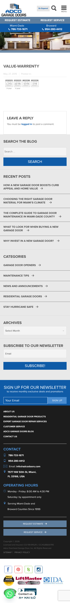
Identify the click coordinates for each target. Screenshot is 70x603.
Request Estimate (17, 20)
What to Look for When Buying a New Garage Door (30, 228)
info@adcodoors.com (28, 466)
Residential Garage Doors (22, 296)
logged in (26, 124)
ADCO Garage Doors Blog (18, 431)
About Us (8, 411)
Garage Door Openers (19, 265)
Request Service (52, 20)
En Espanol (43, 8)
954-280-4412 (53, 27)
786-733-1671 (19, 27)
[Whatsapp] (9, 594)
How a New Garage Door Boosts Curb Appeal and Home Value (31, 186)
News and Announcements (23, 286)
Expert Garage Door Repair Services (25, 421)
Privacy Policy (22, 552)
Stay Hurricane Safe (18, 307)
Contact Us (10, 436)
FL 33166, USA (16, 476)
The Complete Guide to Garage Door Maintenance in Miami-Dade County (30, 214)
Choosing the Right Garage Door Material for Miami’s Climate (27, 200)
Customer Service (14, 426)
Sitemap (7, 552)
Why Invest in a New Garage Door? (28, 241)
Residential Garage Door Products (24, 416)
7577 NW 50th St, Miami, (22, 472)
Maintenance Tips (16, 275)
